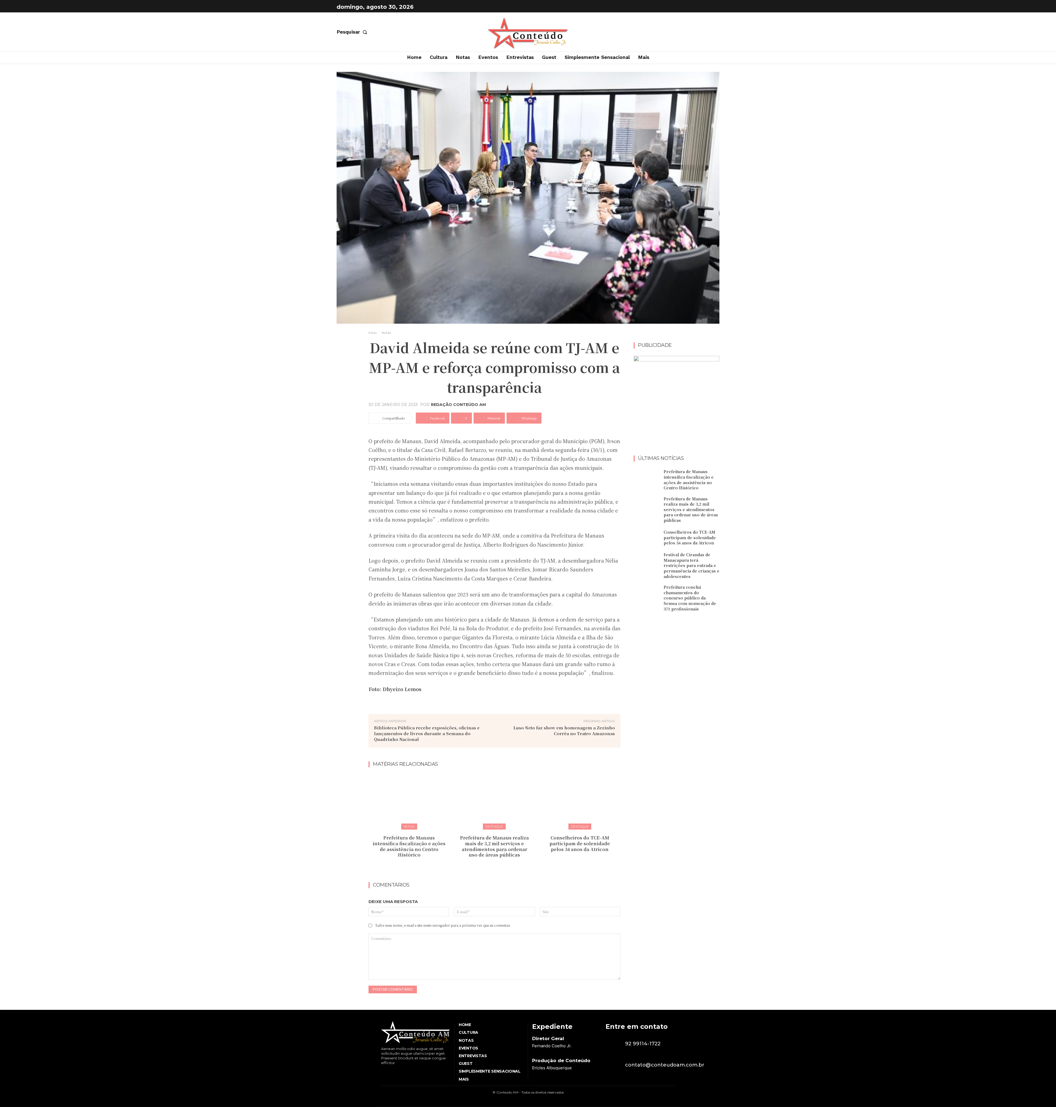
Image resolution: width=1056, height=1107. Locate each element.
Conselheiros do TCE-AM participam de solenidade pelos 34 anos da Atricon (579, 843)
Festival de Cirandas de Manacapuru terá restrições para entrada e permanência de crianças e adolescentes (691, 565)
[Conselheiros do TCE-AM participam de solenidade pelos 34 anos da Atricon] (579, 801)
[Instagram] (713, 6)
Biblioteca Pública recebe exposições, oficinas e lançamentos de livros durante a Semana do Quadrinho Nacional (427, 733)
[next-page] (497, 867)
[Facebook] (700, 6)
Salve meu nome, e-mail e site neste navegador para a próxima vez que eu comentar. (443, 925)
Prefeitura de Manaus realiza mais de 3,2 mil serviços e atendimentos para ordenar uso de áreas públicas (494, 846)
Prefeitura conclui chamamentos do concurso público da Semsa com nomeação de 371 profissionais (690, 597)
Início (373, 333)
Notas (386, 333)
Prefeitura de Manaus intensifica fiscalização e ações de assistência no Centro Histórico (409, 846)
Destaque (494, 826)
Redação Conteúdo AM (458, 405)
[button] (353, 31)
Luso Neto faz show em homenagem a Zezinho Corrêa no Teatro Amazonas (564, 730)
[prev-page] (489, 867)
